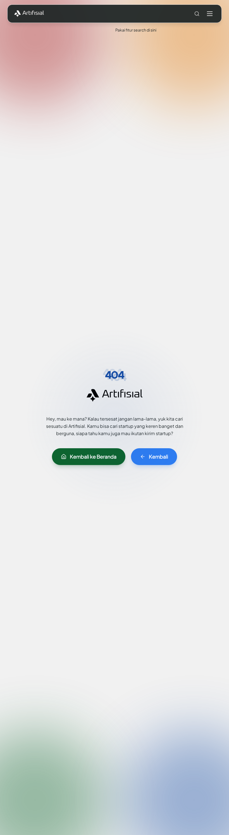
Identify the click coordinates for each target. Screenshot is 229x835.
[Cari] (196, 13)
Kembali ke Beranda (93, 456)
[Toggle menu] (210, 13)
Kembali (158, 456)
